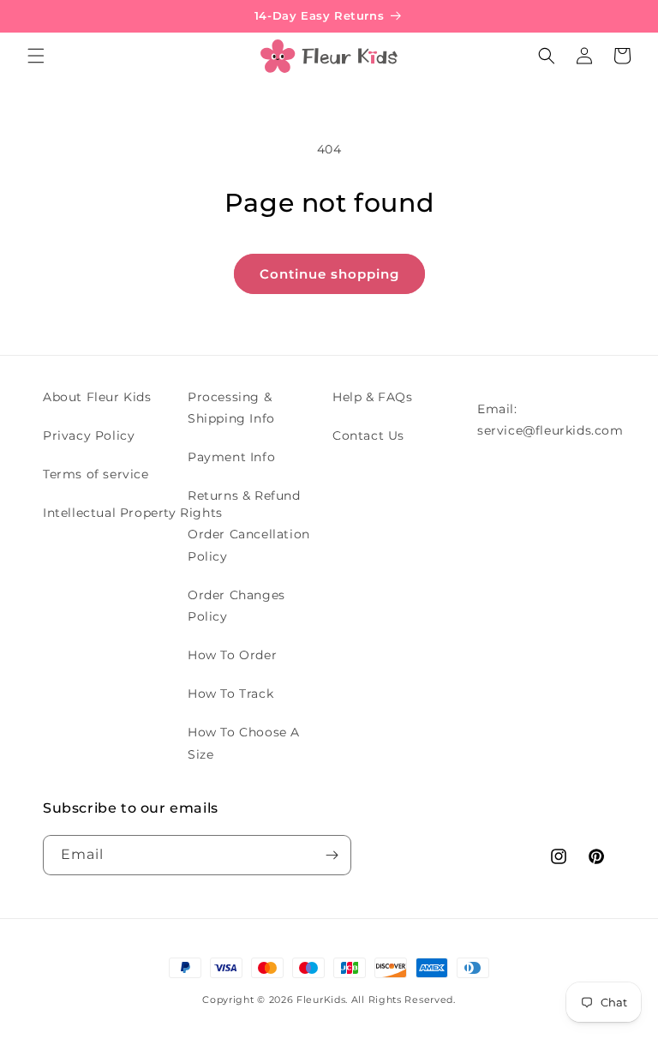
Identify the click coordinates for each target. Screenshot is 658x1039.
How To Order (232, 655)
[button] (36, 56)
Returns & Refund (244, 495)
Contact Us (368, 435)
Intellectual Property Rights (133, 512)
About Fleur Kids (97, 397)
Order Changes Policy (236, 605)
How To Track (230, 693)
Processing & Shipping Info (231, 407)
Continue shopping (329, 274)
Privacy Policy (89, 435)
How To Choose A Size (244, 742)
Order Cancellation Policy (249, 544)
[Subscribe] (331, 855)
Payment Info (231, 457)
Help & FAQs (372, 397)
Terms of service (96, 474)
